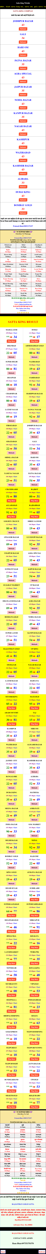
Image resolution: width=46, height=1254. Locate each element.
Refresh (23, 29)
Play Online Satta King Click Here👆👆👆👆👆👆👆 (23, 310)
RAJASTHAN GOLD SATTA (23, 1204)
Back (3, 1252)
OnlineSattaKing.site (25, 304)
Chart (15, 333)
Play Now (11, 341)
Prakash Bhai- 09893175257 (23, 238)
